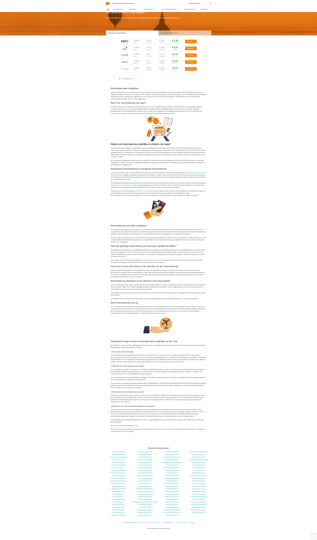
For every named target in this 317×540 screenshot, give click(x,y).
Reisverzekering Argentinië (118, 470)
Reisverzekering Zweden (172, 465)
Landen (178, 522)
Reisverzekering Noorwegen (172, 494)
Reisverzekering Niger (118, 507)
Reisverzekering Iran (118, 497)
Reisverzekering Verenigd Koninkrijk (198, 459)
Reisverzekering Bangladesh (198, 497)
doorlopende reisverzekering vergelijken (126, 185)
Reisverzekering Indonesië (118, 489)
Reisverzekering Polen (172, 499)
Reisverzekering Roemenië (199, 467)
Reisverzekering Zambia (145, 486)
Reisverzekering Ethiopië (145, 454)
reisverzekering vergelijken (119, 113)
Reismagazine (205, 9)
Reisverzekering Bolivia (145, 457)
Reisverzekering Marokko (172, 470)
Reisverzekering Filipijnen (172, 507)
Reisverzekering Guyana (198, 473)
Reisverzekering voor (149, 9)
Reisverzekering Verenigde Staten (118, 457)
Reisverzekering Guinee (198, 457)
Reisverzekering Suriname (199, 491)
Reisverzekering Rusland (118, 452)
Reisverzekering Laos (198, 470)
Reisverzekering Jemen (145, 515)
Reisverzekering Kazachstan (118, 473)
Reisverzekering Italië (172, 504)
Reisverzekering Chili (145, 483)
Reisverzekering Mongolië (118, 499)
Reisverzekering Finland (171, 486)
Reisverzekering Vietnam (172, 489)
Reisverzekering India (118, 467)
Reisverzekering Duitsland (172, 483)
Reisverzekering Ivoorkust (172, 497)
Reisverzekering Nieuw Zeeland (171, 510)
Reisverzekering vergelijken (129, 522)
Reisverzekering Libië (118, 494)
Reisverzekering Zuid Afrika (118, 515)
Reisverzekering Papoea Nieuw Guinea (171, 462)
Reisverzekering (117, 9)
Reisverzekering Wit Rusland (198, 475)
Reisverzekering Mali (118, 512)
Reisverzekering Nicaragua (199, 507)
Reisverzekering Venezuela (145, 470)
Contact (192, 522)
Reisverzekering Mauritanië (145, 459)
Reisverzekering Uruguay (198, 489)
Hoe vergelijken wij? (127, 79)
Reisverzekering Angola (118, 510)
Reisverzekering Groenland (118, 483)
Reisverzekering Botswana (145, 512)
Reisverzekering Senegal (198, 481)
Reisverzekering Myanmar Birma (145, 489)
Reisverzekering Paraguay (172, 475)
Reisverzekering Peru (118, 502)
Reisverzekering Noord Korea (199, 510)
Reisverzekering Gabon (172, 515)
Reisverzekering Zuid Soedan (145, 494)
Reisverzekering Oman (172, 502)
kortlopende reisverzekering (196, 173)
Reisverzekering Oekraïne (145, 504)
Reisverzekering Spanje (172, 454)
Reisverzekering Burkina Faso (172, 512)
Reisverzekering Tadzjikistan (198, 502)
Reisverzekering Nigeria (145, 467)
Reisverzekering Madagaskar (145, 510)
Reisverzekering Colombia (145, 452)
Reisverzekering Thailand (172, 452)
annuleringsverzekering (165, 429)
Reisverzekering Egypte (145, 462)
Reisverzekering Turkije (145, 481)
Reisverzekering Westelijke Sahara (198, 452)
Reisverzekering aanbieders (169, 9)
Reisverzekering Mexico (118, 486)
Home (108, 10)
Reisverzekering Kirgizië (198, 478)
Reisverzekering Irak (171, 473)
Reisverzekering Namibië (145, 473)
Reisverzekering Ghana (199, 465)
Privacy (157, 522)
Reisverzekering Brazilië (118, 462)
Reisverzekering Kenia (145, 507)
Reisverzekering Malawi (198, 512)
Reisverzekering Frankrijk (145, 497)
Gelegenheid (132, 9)
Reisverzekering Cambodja (198, 486)
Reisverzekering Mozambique (145, 475)
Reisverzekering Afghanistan (145, 491)
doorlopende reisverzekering (146, 191)
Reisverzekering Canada (118, 454)
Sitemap (150, 522)
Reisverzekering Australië (118, 465)
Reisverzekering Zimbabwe (172, 478)
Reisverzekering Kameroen (172, 459)
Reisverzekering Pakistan (145, 478)
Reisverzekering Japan (172, 481)
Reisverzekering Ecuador (198, 454)
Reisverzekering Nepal (199, 499)
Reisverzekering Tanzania (145, 465)
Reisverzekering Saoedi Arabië (118, 481)
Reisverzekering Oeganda (198, 462)
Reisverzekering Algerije (118, 475)
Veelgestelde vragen (189, 9)
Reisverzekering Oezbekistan (172, 467)
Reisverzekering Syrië (198, 483)
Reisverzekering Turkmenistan (172, 457)
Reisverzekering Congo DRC (118, 478)
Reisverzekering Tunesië (198, 494)
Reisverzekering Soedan (118, 491)
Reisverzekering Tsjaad (118, 504)
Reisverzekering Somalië (145, 499)
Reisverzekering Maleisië (172, 491)
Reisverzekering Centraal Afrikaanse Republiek (145, 502)
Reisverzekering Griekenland (198, 504)
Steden (185, 522)
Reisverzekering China (118, 459)
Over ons (142, 522)
